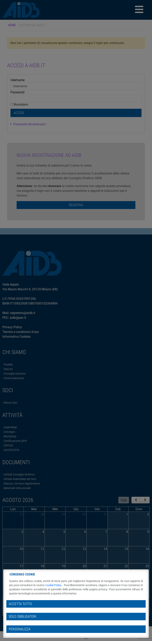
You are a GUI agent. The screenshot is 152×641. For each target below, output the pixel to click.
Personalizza (19, 629)
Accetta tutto (20, 604)
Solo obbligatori (22, 617)
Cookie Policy (53, 585)
